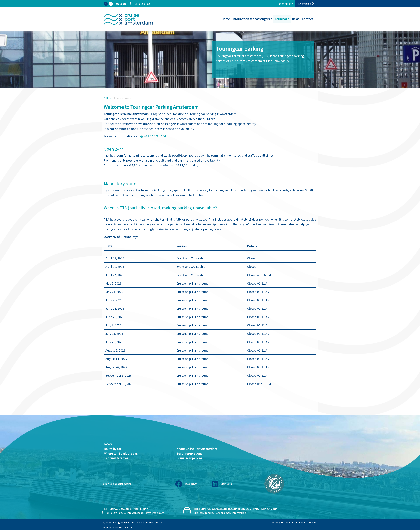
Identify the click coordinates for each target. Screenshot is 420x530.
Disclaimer (300, 522)
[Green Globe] (274, 483)
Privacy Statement (282, 522)
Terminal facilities (116, 458)
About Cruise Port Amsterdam (197, 449)
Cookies (312, 522)
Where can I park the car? (121, 453)
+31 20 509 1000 (142, 3)
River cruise (304, 3)
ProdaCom (127, 527)
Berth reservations (189, 453)
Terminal (281, 19)
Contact (307, 19)
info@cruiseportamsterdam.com (145, 512)
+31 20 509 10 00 (114, 512)
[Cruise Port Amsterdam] (128, 19)
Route (122, 3)
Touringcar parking (189, 458)
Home (226, 19)
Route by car (112, 449)
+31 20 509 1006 (155, 136)
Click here (199, 512)
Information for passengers (251, 19)
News (295, 19)
